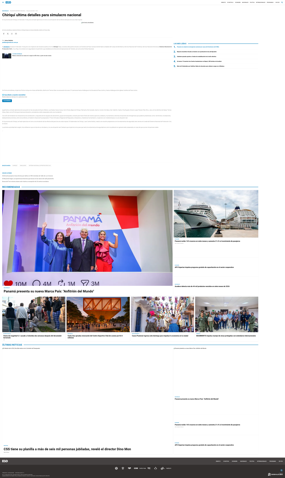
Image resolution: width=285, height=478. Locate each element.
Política (252, 2)
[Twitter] (8, 33)
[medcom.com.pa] (168, 469)
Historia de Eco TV (19, 472)
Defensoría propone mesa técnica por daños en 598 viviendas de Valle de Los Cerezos (27, 176)
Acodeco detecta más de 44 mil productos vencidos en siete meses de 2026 (202, 286)
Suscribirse (7, 100)
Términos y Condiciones (8, 472)
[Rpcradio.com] (149, 469)
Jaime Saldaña (8, 40)
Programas (270, 2)
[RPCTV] (123, 469)
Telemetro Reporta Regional (17, 10)
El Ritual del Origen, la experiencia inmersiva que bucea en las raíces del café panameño (28, 178)
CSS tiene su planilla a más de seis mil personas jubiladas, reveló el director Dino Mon (67, 449)
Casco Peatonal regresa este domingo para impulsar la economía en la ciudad (160, 336)
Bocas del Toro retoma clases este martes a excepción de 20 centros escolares (25, 181)
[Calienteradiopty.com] (155, 469)
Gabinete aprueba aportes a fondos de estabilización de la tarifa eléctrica (196, 56)
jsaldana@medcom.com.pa (10, 42)
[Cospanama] (136, 469)
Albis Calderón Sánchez (179, 243)
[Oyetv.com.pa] (129, 469)
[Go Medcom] (142, 469)
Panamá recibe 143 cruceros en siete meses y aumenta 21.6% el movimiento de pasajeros (207, 241)
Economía (238, 2)
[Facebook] (3, 33)
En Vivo (278, 2)
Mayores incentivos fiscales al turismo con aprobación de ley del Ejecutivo (197, 51)
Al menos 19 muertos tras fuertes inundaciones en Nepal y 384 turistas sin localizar (199, 61)
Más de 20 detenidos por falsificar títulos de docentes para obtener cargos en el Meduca (200, 66)
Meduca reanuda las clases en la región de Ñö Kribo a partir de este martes (31, 55)
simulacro (23, 165)
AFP (4, 339)
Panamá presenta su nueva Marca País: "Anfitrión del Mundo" (49, 291)
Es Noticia (230, 2)
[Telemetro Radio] (162, 469)
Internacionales (260, 2)
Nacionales (245, 2)
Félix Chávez (6, 452)
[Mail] (16, 33)
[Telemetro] (116, 469)
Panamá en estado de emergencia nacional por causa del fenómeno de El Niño (198, 47)
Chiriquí (15, 165)
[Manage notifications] (281, 470)
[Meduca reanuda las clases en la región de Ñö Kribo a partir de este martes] (6, 58)
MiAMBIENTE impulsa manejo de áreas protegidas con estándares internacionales (226, 336)
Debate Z (223, 2)
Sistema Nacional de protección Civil (40, 165)
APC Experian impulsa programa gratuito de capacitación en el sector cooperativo (204, 267)
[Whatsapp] (12, 33)
